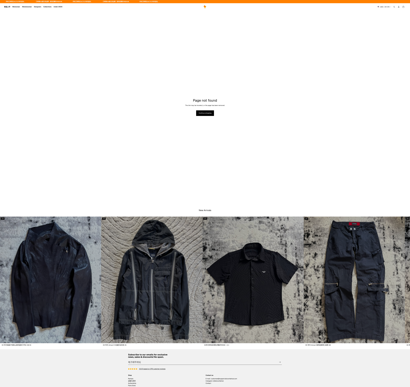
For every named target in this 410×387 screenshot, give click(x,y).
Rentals (130, 379)
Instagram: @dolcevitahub (215, 381)
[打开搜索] (394, 6)
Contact (208, 383)
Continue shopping (205, 113)
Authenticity (132, 383)
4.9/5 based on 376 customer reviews (152, 369)
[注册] (280, 362)
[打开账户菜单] (398, 6)
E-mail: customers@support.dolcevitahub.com (221, 379)
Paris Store (132, 385)
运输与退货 (132, 381)
